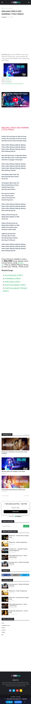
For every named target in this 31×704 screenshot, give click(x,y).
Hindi (3, 623)
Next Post (26, 495)
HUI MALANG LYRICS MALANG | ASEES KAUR (13, 489)
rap (2, 634)
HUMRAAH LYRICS (13, 278)
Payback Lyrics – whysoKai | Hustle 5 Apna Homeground (18, 549)
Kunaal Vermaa (9, 83)
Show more (26, 434)
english (3, 627)
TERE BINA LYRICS (12, 282)
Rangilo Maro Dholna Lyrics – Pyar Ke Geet (18, 611)
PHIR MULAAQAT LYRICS (15, 285)
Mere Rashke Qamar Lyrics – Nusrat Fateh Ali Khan (18, 556)
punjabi (3, 632)
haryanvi (4, 630)
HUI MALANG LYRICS (14, 275)
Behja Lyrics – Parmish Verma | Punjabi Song (19, 536)
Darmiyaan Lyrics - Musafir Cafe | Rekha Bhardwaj (19, 563)
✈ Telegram (9, 702)
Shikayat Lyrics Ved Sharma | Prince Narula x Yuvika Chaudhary (14, 452)
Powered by (11, 516)
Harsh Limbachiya (9, 8)
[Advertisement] (15, 36)
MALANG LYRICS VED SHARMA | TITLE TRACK (13, 471)
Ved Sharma (8, 80)
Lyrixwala (18, 696)
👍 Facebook (18, 702)
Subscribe (15, 511)
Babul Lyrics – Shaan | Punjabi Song (18, 542)
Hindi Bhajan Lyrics (6, 625)
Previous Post (5, 495)
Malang (7, 78)
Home (3, 8)
